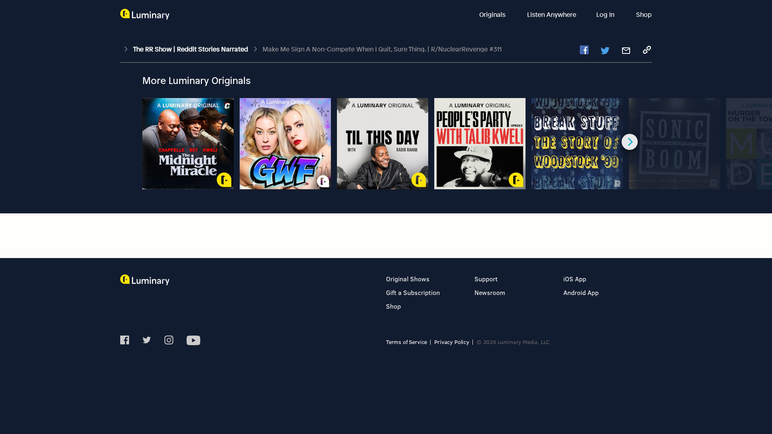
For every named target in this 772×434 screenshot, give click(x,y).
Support (486, 278)
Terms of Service (406, 342)
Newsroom (489, 292)
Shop (644, 14)
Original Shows (407, 278)
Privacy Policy (451, 342)
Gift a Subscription (413, 292)
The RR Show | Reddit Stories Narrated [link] (191, 49)
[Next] (630, 142)
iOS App (574, 278)
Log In (606, 14)
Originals (493, 14)
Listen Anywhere (551, 14)
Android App (581, 292)
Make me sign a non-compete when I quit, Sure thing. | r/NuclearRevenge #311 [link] (382, 49)
